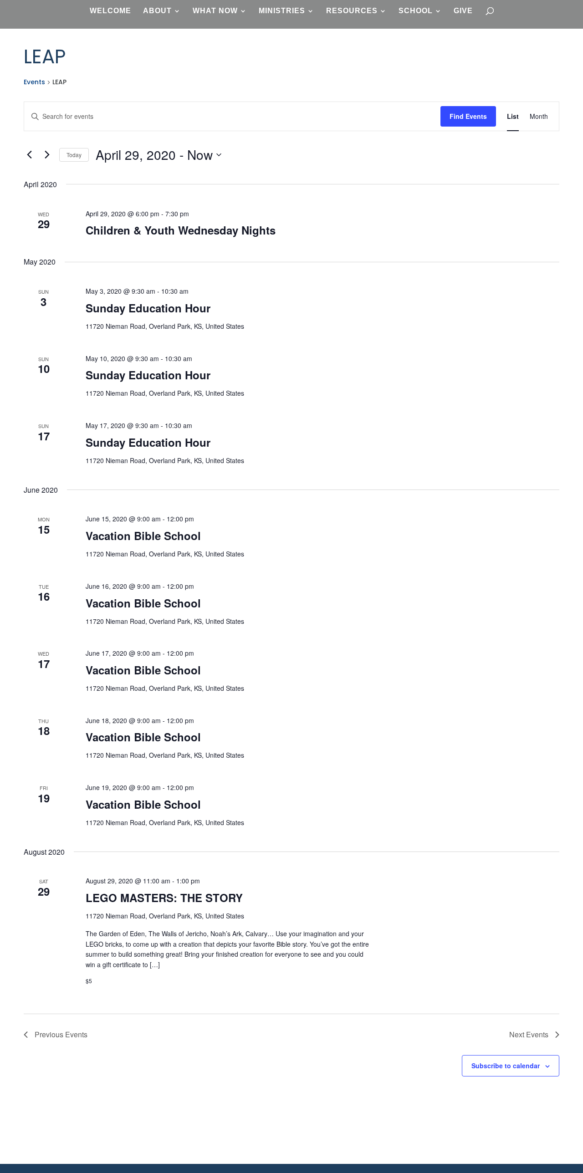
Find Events (468, 116)
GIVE (463, 11)
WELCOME (110, 11)
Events (34, 82)
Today (74, 154)
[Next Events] (46, 154)
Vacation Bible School (143, 535)
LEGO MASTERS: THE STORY (164, 897)
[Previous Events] (29, 154)
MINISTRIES (282, 11)
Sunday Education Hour (148, 308)
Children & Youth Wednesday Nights (181, 230)
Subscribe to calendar (505, 1065)
